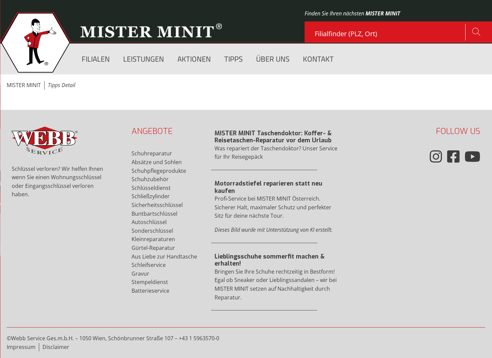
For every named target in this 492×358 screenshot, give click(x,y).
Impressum (21, 347)
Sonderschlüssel (152, 230)
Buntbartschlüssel (154, 213)
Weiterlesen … (277, 148)
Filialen (96, 59)
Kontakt (318, 59)
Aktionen (194, 59)
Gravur (140, 273)
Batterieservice (150, 290)
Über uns (273, 59)
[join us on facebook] (453, 156)
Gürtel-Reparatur (153, 248)
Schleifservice (149, 265)
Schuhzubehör (150, 179)
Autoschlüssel (149, 222)
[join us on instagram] (436, 156)
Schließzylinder (151, 196)
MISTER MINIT (24, 85)
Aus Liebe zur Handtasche (164, 256)
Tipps (233, 59)
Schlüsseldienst (151, 188)
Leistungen (143, 59)
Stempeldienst (150, 282)
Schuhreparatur (152, 153)
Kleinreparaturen (153, 239)
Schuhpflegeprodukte (159, 170)
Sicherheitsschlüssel (157, 205)
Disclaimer (56, 347)
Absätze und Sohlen (157, 162)
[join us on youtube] (472, 156)
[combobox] (390, 31)
